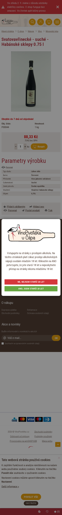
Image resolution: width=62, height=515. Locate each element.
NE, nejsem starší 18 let (31, 282)
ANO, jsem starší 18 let (31, 289)
